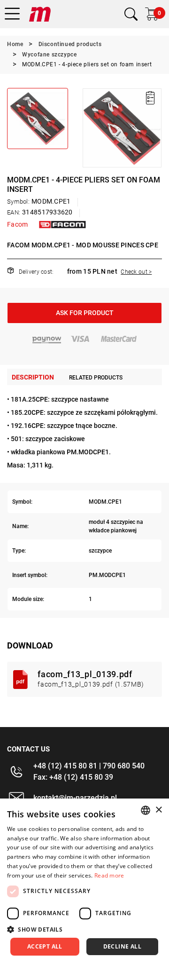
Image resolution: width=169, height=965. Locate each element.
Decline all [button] (122, 946)
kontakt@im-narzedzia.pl (75, 797)
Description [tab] (33, 377)
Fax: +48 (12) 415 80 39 (73, 777)
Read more (109, 875)
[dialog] (84, 882)
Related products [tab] (96, 377)
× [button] (158, 810)
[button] (89, 128)
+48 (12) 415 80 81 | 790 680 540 (89, 765)
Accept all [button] (44, 946)
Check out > (136, 272)
